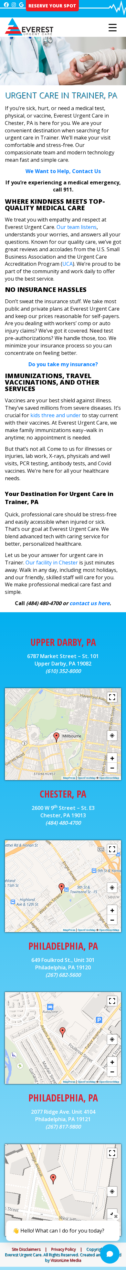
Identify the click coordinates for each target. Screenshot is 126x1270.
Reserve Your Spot (52, 6)
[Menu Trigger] (112, 27)
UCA (67, 263)
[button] (56, 737)
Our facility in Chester (52, 562)
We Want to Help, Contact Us (63, 171)
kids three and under (55, 415)
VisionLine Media (65, 1260)
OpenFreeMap (87, 778)
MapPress (69, 778)
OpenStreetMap (109, 778)
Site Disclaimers (26, 1249)
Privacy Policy (63, 1249)
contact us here (89, 603)
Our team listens (77, 227)
